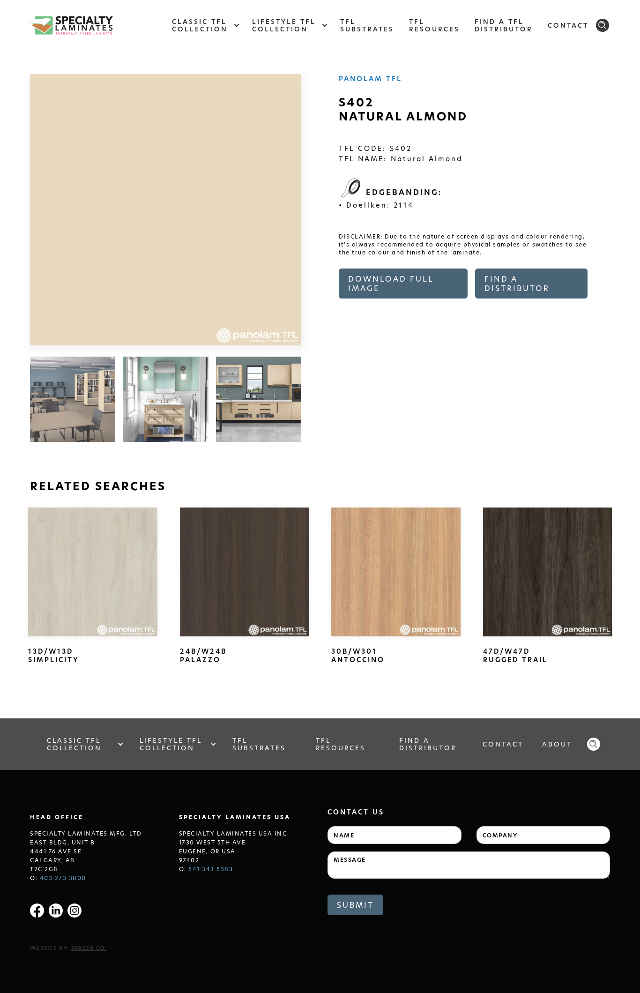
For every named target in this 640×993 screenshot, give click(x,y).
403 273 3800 (63, 877)
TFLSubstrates (367, 25)
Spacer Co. (89, 947)
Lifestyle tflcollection (284, 25)
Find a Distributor (427, 744)
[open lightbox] (72, 399)
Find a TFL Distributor (504, 25)
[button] (204, 25)
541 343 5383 (210, 869)
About (557, 744)
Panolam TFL (370, 78)
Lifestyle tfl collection (171, 744)
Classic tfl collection (74, 744)
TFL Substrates (259, 744)
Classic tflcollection (200, 25)
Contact (568, 25)
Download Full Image (391, 283)
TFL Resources (340, 744)
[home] (71, 25)
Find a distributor (517, 283)
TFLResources (434, 25)
